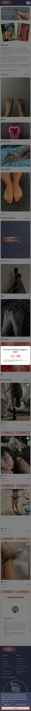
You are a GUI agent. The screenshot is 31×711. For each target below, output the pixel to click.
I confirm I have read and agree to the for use (15, 360)
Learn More (12, 701)
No (18, 356)
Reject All (6, 704)
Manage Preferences (21, 704)
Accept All (15, 708)
